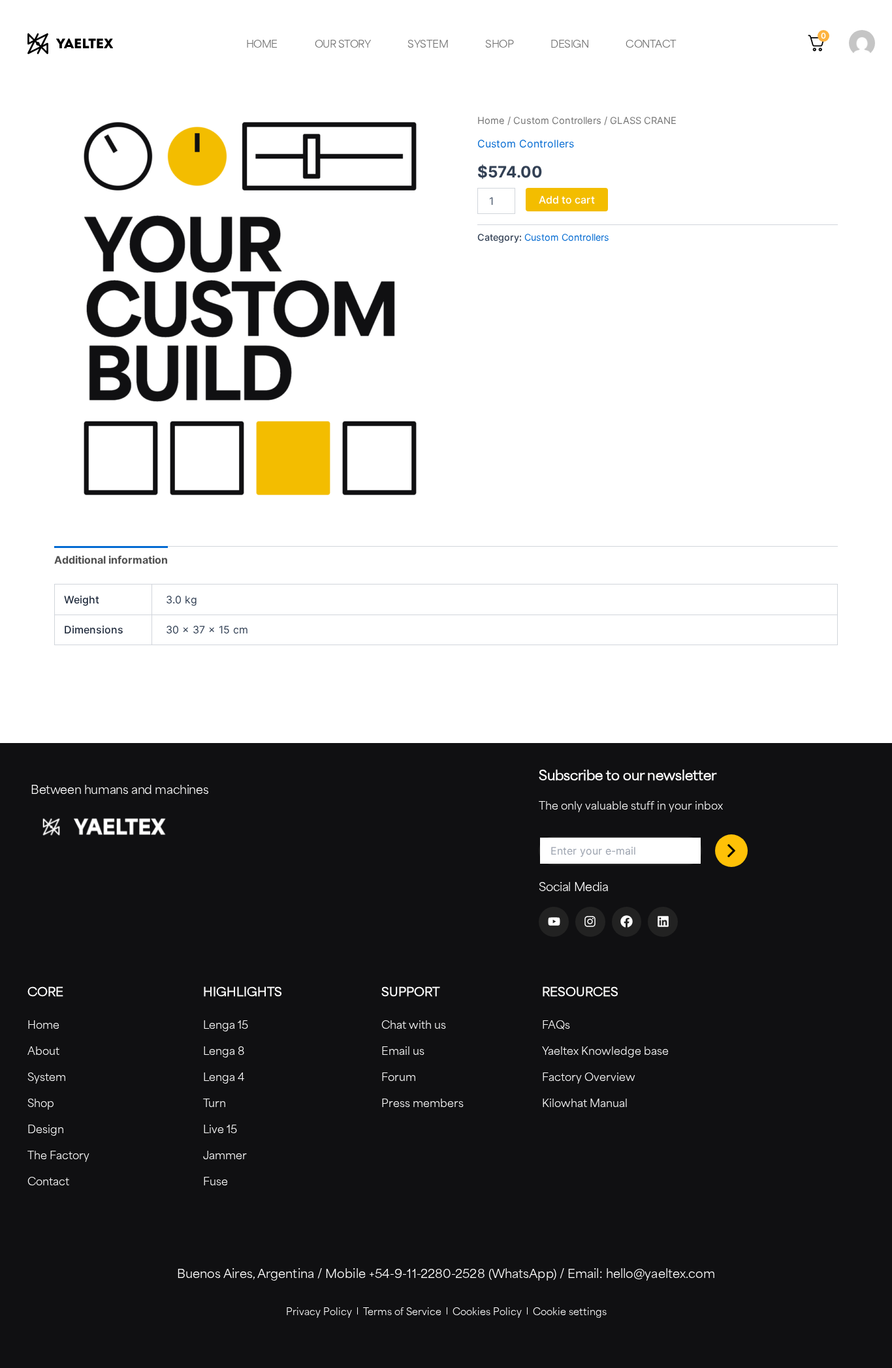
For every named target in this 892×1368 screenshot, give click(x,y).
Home (262, 43)
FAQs (556, 1024)
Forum (398, 1076)
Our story (343, 43)
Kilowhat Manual (585, 1102)
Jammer (225, 1155)
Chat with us (413, 1024)
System (427, 43)
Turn (214, 1102)
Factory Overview (588, 1076)
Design (569, 43)
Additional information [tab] (111, 559)
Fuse (215, 1181)
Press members (422, 1102)
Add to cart (567, 199)
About (43, 1050)
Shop (499, 43)
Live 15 (220, 1128)
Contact (651, 43)
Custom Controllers (557, 121)
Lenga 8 (223, 1050)
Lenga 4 (223, 1076)
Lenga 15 (225, 1024)
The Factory (58, 1155)
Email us (402, 1050)
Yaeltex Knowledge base (605, 1050)
